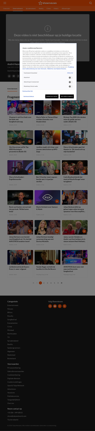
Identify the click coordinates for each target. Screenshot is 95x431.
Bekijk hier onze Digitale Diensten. (56, 68)
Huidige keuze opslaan (52, 96)
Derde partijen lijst (27, 91)
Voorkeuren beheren (28, 96)
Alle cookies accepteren (67, 96)
